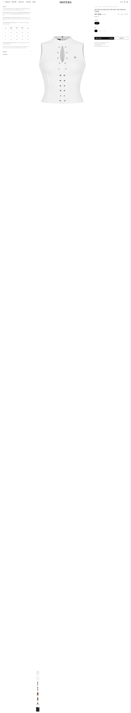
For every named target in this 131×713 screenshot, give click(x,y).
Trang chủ (7, 1)
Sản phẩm (13, 1)
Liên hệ (33, 1)
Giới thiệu (28, 1)
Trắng (97, 23)
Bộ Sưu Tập (21, 1)
